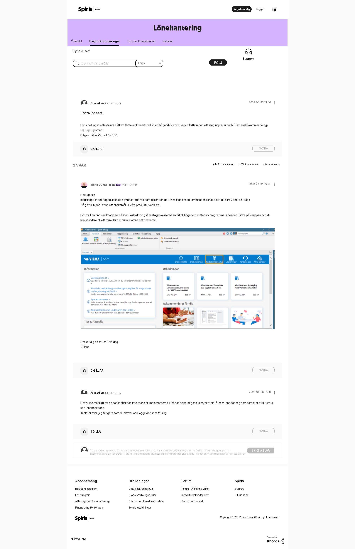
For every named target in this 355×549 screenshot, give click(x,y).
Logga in (261, 9)
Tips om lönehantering (141, 41)
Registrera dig (242, 9)
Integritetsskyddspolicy (195, 495)
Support (239, 488)
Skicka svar (261, 450)
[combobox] (115, 63)
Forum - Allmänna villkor (195, 488)
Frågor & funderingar (104, 41)
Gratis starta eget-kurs (142, 495)
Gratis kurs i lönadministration (146, 501)
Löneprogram (82, 495)
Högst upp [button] (80, 538)
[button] (275, 103)
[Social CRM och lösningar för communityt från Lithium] (275, 540)
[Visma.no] (89, 9)
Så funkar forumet (192, 501)
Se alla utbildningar (140, 507)
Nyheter (168, 41)
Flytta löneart (81, 51)
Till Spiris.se (241, 495)
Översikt (76, 41)
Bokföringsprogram (86, 488)
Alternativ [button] (218, 63)
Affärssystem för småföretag (92, 501)
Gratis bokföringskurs (141, 488)
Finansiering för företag (89, 507)
